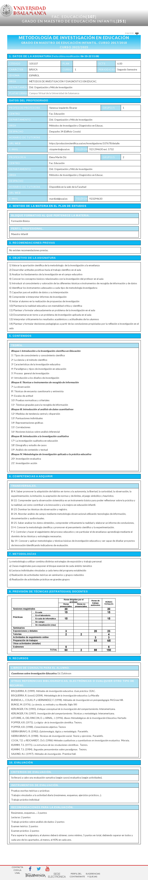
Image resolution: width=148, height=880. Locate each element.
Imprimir (129, 32)
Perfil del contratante (76, 875)
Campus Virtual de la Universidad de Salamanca (54, 93)
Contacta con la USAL (17, 869)
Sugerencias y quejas (92, 875)
